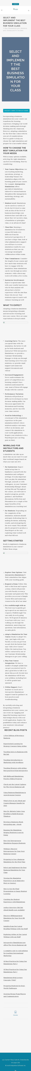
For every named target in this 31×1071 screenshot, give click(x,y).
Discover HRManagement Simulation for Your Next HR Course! (14, 918)
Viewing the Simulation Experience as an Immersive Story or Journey (14, 880)
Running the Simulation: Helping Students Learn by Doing (14, 832)
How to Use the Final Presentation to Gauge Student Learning (15, 891)
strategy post (11, 30)
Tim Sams (20, 30)
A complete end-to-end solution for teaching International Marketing (16, 953)
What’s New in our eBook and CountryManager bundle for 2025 (14, 803)
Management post (14, 28)
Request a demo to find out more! (16, 110)
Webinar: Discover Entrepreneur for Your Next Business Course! (14, 851)
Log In (15, 4)
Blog (6, 28)
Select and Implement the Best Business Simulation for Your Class (15, 870)
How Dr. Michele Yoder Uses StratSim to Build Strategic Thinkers (14, 813)
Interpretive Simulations (14, 575)
